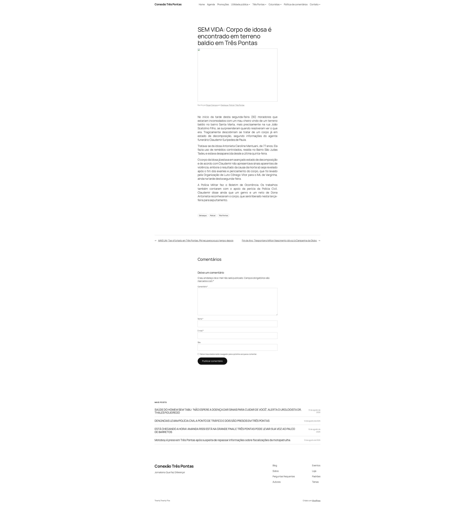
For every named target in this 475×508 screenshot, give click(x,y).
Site (199, 342)
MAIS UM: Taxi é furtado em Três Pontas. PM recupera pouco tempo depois (195, 240)
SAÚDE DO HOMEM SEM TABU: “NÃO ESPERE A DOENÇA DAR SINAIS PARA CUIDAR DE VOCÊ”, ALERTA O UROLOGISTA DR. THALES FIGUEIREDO (228, 411)
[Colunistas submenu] (281, 4)
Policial (231, 105)
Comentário (203, 286)
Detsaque (203, 215)
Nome (200, 319)
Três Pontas (239, 105)
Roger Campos (212, 105)
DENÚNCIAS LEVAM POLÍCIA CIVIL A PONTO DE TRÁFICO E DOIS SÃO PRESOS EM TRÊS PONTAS (212, 420)
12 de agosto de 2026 (312, 421)
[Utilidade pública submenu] (249, 4)
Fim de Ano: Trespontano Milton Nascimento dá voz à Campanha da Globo (279, 240)
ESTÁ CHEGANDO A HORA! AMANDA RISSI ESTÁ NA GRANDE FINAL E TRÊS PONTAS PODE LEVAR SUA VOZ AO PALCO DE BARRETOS (225, 430)
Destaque (224, 105)
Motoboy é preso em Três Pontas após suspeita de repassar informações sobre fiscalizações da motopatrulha (222, 440)
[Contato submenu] (319, 4)
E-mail (201, 330)
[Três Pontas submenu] (265, 4)
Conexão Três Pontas (168, 4)
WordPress (316, 500)
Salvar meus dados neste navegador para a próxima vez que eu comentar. (228, 354)
